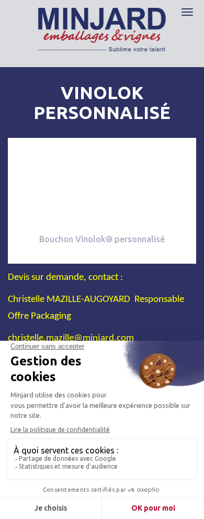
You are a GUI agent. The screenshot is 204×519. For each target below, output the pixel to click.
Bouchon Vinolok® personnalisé (102, 239)
